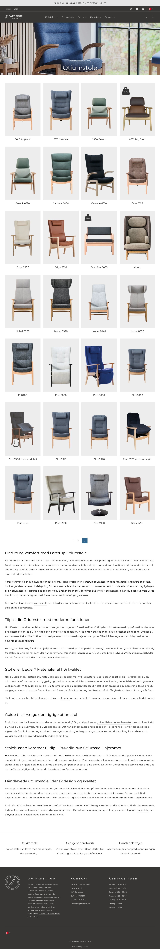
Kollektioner (84, 61)
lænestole (64, 797)
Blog (16, 9)
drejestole (143, 810)
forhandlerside (114, 805)
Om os (81, 17)
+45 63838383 (79, 900)
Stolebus (70, 755)
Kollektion (50, 17)
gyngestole (40, 603)
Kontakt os (95, 17)
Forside (72, 61)
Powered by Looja (80, 946)
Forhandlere (68, 17)
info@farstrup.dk (82, 904)
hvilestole (80, 797)
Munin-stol (11, 595)
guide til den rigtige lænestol (114, 722)
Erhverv (109, 17)
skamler (65, 698)
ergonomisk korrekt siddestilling (108, 731)
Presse (8, 9)
